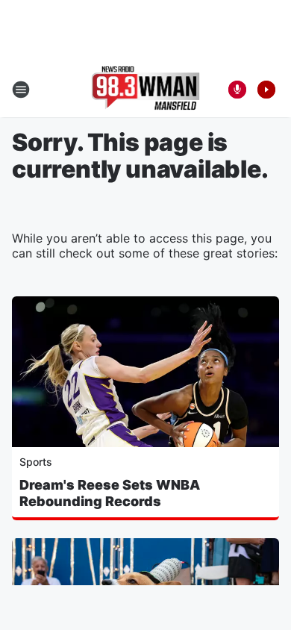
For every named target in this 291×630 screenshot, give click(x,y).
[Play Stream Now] (266, 90)
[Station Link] (146, 89)
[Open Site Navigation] (21, 90)
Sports (35, 461)
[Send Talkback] (237, 90)
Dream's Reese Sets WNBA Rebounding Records (109, 493)
